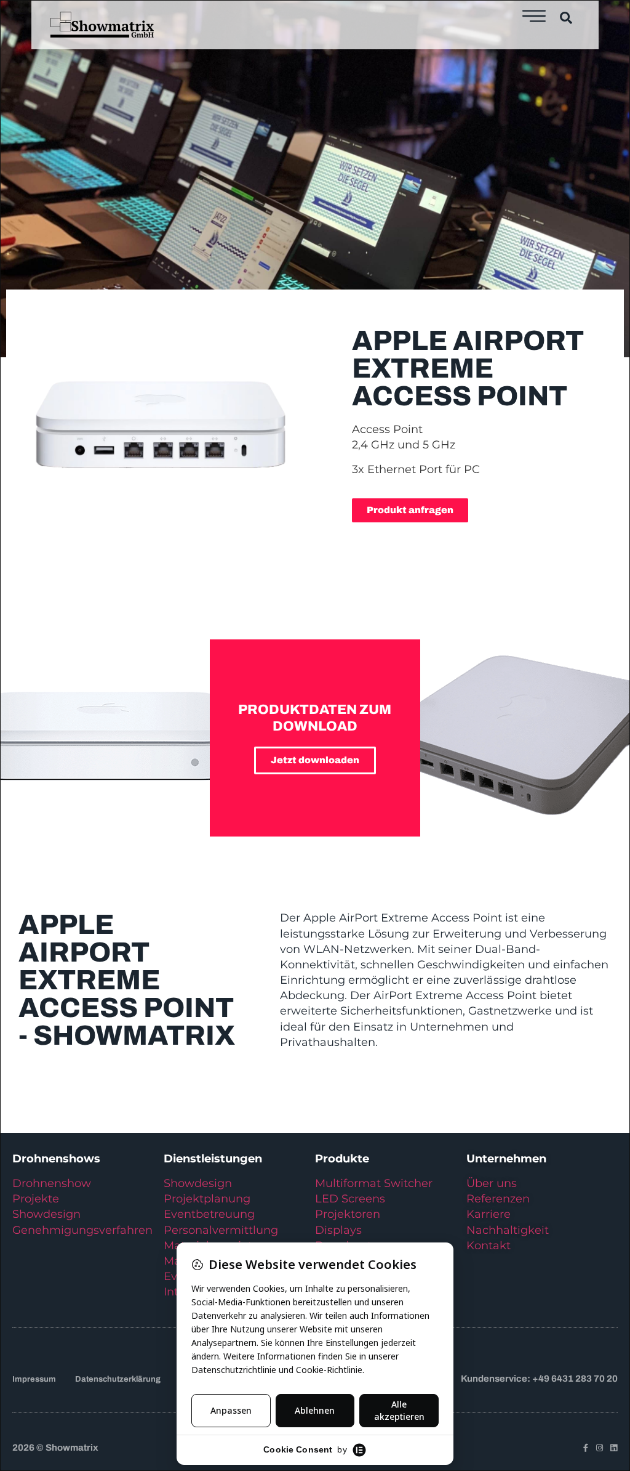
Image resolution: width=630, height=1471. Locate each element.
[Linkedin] (614, 1448)
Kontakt (488, 1245)
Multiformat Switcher (374, 1183)
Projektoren (347, 1214)
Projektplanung (207, 1199)
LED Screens (350, 1199)
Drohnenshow (51, 1183)
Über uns (491, 1183)
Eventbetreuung (209, 1214)
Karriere (488, 1214)
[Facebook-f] (585, 1448)
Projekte (35, 1199)
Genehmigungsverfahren (82, 1230)
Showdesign (46, 1214)
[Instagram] (600, 1448)
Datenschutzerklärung (118, 1379)
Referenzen (498, 1199)
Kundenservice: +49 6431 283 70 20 (539, 1379)
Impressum (34, 1379)
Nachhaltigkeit (507, 1230)
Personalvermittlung (221, 1230)
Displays (338, 1230)
